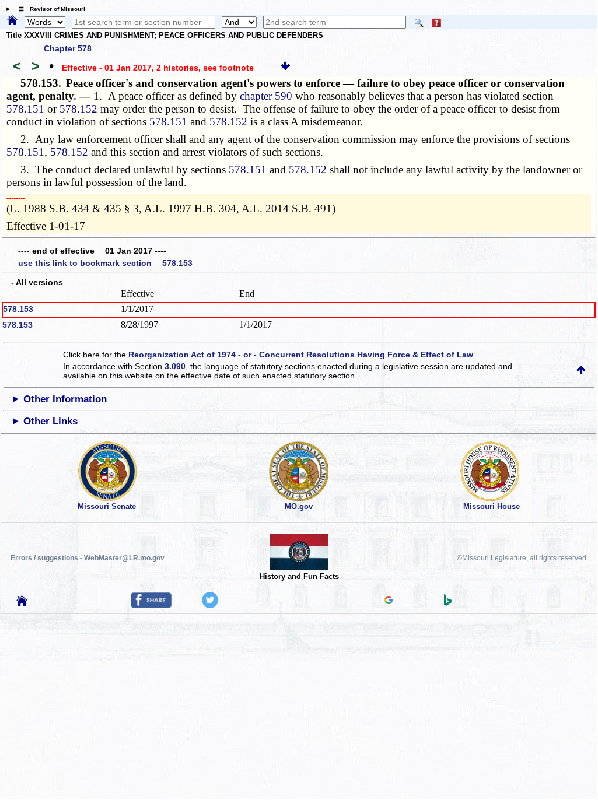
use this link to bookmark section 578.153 (105, 263)
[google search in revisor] (388, 601)
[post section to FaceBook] (151, 605)
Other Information (65, 399)
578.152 (78, 109)
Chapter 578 (68, 48)
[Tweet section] (210, 605)
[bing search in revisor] (448, 603)
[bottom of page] (285, 67)
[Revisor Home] (22, 603)
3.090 (175, 366)
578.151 (25, 109)
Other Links (50, 421)
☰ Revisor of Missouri (49, 9)
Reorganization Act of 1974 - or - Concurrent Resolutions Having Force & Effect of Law (300, 354)
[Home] (12, 21)
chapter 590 (266, 96)
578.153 (18, 309)
